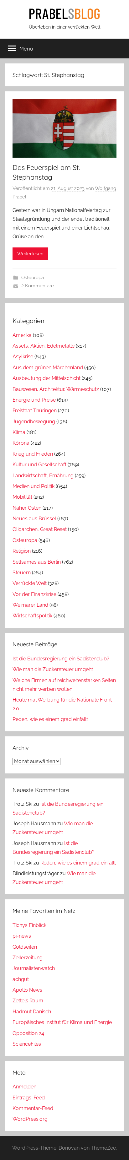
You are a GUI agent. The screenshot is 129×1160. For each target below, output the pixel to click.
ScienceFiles (27, 1044)
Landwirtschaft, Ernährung (43, 476)
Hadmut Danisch (32, 1012)
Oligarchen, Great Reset (40, 529)
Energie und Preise (34, 400)
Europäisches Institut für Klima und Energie (62, 1022)
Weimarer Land (30, 605)
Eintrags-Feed (29, 1098)
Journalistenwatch (34, 968)
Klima (19, 432)
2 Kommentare (37, 286)
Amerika (22, 335)
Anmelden (24, 1087)
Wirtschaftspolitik (32, 616)
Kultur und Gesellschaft (39, 465)
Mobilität (22, 497)
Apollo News (27, 990)
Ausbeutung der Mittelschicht (46, 378)
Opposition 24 (28, 1033)
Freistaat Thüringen (35, 411)
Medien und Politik (33, 486)
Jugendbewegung (34, 422)
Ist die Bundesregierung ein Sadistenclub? (61, 659)
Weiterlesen (30, 254)
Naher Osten (27, 508)
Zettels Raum (28, 1001)
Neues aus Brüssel (34, 519)
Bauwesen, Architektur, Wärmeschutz (56, 389)
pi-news (22, 936)
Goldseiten (25, 947)
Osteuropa (32, 277)
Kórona (21, 443)
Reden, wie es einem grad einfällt (50, 719)
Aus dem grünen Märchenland (48, 368)
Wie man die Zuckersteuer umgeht (53, 669)
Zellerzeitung (28, 958)
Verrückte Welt (30, 583)
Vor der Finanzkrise (34, 594)
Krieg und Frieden (33, 454)
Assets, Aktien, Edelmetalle (44, 346)
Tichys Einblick (29, 925)
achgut (21, 979)
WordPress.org (30, 1119)
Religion (22, 551)
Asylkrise (23, 357)
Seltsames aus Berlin (37, 562)
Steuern (22, 573)
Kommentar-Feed (33, 1108)
